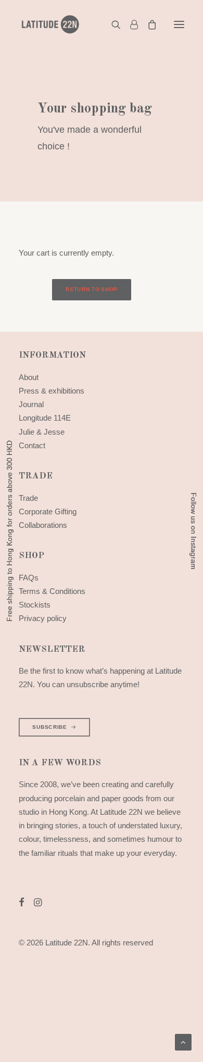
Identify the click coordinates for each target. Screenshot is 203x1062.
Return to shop (91, 290)
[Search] (111, 24)
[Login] (129, 24)
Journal (31, 404)
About (29, 377)
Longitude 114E (45, 417)
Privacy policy (43, 618)
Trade (28, 498)
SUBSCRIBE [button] (49, 727)
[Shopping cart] (147, 24)
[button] (179, 24)
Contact (32, 445)
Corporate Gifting (48, 511)
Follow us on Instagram (193, 531)
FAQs (29, 577)
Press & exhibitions (51, 390)
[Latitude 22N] (50, 24)
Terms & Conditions (52, 591)
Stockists (34, 604)
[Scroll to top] (183, 1041)
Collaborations (43, 525)
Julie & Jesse (42, 431)
